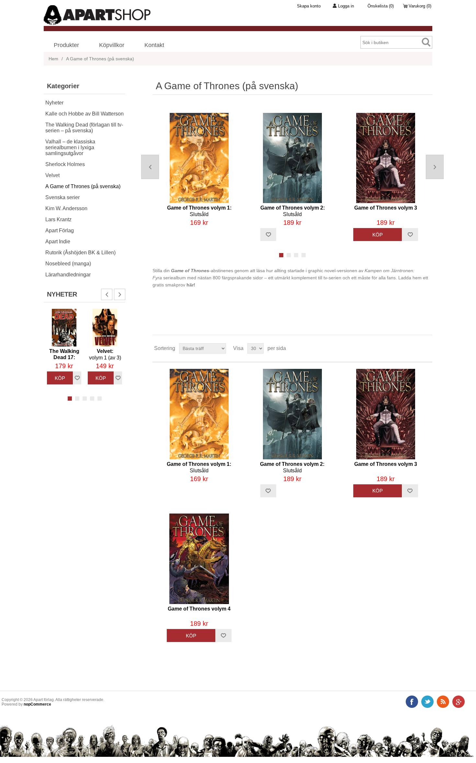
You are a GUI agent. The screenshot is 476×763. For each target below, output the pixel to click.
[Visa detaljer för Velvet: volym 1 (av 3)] (105, 327)
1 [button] (70, 398)
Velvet (52, 175)
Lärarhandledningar (68, 274)
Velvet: (105, 354)
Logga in (346, 6)
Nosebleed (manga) (68, 263)
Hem (53, 58)
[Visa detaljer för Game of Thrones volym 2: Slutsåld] (292, 158)
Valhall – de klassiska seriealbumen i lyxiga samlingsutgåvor (70, 147)
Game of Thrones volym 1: (199, 211)
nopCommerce (37, 704)
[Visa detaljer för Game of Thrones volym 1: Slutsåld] (199, 158)
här (190, 284)
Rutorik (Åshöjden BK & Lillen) (80, 252)
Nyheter (54, 102)
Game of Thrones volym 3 (385, 208)
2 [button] (77, 398)
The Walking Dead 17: (64, 357)
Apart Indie (57, 241)
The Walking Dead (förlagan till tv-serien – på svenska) (84, 127)
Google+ (458, 702)
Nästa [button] (119, 294)
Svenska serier (62, 197)
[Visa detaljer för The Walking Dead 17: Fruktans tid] (64, 327)
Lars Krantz (58, 219)
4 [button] (92, 398)
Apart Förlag (59, 230)
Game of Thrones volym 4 (199, 609)
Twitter (427, 702)
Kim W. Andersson (66, 208)
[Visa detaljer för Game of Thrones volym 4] (199, 559)
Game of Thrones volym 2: (292, 211)
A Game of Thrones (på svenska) (82, 186)
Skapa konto (309, 6)
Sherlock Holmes (65, 164)
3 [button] (85, 398)
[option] (64, 346)
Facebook (412, 702)
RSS (443, 702)
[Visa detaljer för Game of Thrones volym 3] (386, 158)
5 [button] (99, 398)
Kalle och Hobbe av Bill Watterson (84, 113)
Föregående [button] (106, 294)
